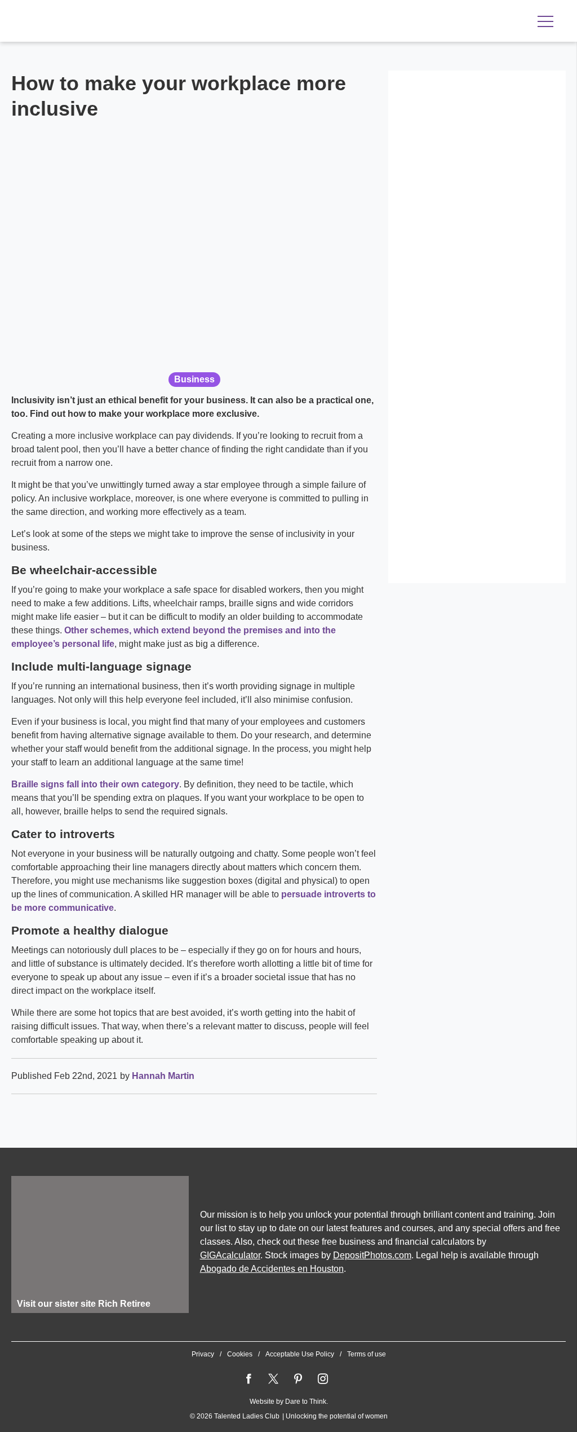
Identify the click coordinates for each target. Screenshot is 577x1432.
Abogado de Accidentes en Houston (272, 1269)
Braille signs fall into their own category (95, 784)
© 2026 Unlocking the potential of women (289, 1416)
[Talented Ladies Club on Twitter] (273, 1379)
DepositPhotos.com (372, 1255)
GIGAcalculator (230, 1255)
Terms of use (366, 1354)
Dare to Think (305, 1401)
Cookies (239, 1354)
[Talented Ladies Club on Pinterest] (298, 1379)
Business (194, 379)
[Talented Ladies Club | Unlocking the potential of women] (129, 22)
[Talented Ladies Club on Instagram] (323, 1379)
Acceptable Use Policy (299, 1354)
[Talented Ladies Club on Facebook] (248, 1379)
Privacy (203, 1354)
